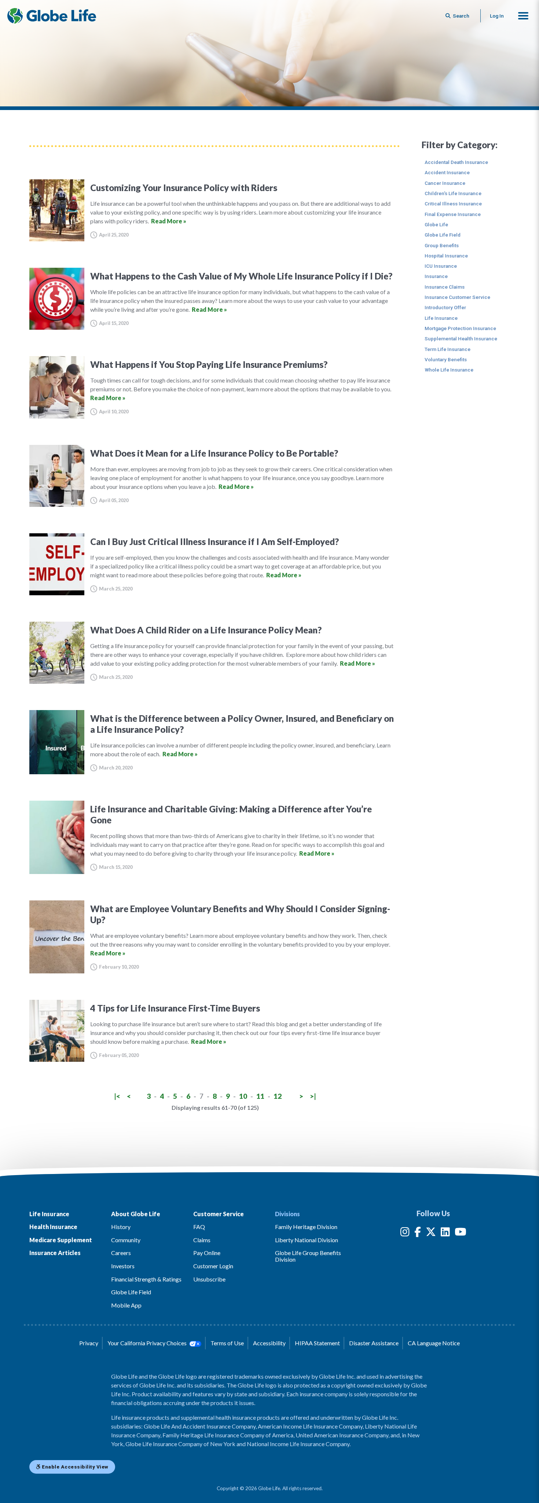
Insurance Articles (55, 1252)
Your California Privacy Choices (147, 1342)
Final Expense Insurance (453, 214)
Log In (497, 16)
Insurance (436, 276)
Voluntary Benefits (446, 359)
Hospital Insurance (446, 256)
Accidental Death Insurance (456, 162)
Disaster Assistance (374, 1342)
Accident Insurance (447, 172)
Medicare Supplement (60, 1239)
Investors (123, 1265)
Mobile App (126, 1305)
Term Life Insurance (447, 349)
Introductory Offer (445, 307)
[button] (523, 15)
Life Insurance (441, 318)
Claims (201, 1239)
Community (125, 1239)
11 (260, 1096)
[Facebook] (417, 1233)
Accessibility (269, 1342)
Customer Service (218, 1213)
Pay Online (206, 1252)
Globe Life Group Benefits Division (308, 1256)
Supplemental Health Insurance (461, 338)
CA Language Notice (434, 1342)
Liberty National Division (306, 1239)
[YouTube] (460, 1233)
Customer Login (213, 1265)
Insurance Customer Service (457, 297)
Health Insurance (53, 1226)
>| (313, 1096)
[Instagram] (405, 1233)
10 (243, 1096)
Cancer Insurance (445, 183)
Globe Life (436, 224)
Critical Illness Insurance (453, 203)
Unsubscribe (209, 1279)
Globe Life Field (443, 235)
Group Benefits (442, 245)
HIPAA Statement (317, 1342)
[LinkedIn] (445, 1233)
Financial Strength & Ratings (146, 1279)
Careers (121, 1252)
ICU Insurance (441, 266)
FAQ (199, 1226)
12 (278, 1096)
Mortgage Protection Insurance (460, 328)
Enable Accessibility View (75, 1467)
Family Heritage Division (306, 1226)
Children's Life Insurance (453, 193)
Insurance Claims (445, 287)
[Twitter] (431, 1233)
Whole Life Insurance (449, 370)
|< (117, 1096)
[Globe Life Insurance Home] (51, 15)
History (121, 1226)
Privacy (88, 1342)
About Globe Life (135, 1213)
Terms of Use (227, 1342)
